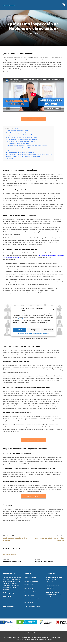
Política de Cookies (45, 640)
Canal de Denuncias (57, 637)
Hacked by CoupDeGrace (12, 561)
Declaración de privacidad (35, 333)
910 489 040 (50, 589)
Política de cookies (23, 333)
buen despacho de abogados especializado (28, 511)
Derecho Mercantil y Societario (33, 599)
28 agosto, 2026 (7, 559)
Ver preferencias (48, 330)
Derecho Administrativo (31, 581)
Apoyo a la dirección (30, 577)
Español (27, 633)
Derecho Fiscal (33, 33)
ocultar (16, 128)
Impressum (46, 333)
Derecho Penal (29, 602)
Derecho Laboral (29, 595)
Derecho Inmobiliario (30, 592)
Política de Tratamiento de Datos (27, 640)
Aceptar (19, 330)
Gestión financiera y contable (33, 606)
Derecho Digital (29, 585)
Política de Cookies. (21, 319)
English (34, 633)
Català (40, 633)
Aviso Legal (45, 637)
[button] (53, 309)
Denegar (33, 330)
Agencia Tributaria (17, 368)
